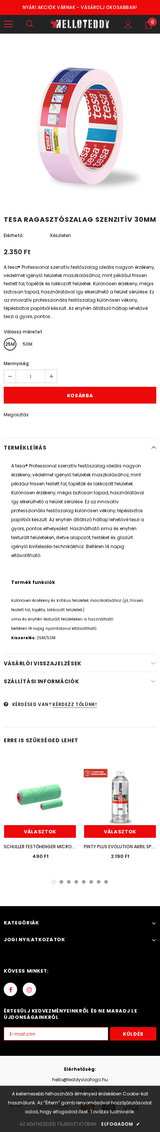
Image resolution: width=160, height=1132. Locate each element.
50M (27, 344)
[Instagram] (29, 989)
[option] (80, 126)
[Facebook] (10, 989)
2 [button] (61, 882)
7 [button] (98, 882)
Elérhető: (14, 235)
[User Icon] (128, 24)
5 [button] (84, 882)
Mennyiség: (17, 363)
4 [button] (76, 882)
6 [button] (91, 882)
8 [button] (106, 882)
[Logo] (80, 24)
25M (10, 344)
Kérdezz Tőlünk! (74, 704)
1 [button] (54, 882)
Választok (40, 831)
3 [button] (69, 882)
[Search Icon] (29, 24)
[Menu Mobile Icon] (8, 24)
